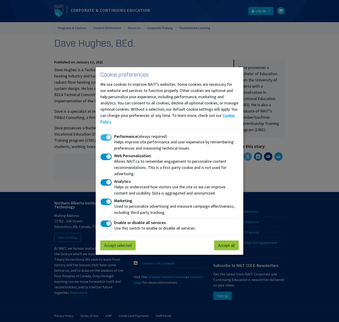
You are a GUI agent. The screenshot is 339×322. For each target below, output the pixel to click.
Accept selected (118, 245)
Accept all (226, 245)
